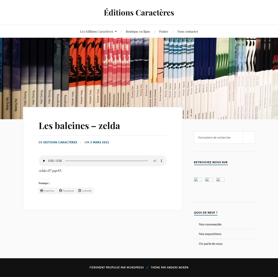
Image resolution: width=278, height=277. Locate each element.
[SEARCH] (249, 137)
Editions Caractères (60, 142)
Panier (163, 31)
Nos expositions (210, 234)
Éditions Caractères (139, 12)
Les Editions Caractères (96, 31)
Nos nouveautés (210, 224)
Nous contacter (187, 31)
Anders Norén (177, 267)
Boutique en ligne (138, 31)
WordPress (135, 267)
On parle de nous (211, 243)
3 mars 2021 (99, 142)
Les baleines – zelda (79, 125)
